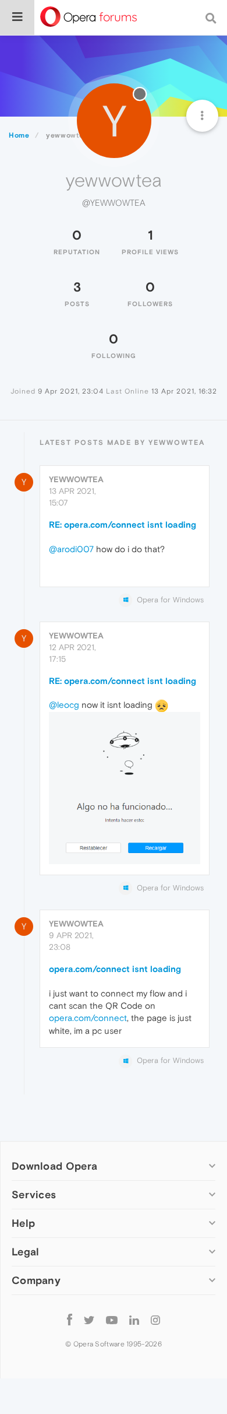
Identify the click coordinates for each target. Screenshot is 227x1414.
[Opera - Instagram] (155, 1320)
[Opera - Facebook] (69, 1320)
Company (36, 1280)
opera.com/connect (88, 1018)
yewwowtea (76, 479)
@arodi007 (71, 549)
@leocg (64, 705)
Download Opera (54, 1166)
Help (23, 1223)
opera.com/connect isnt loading (115, 969)
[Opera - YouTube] (111, 1320)
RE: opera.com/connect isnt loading (122, 524)
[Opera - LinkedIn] (134, 1320)
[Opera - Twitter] (89, 1320)
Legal (26, 1251)
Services (34, 1194)
